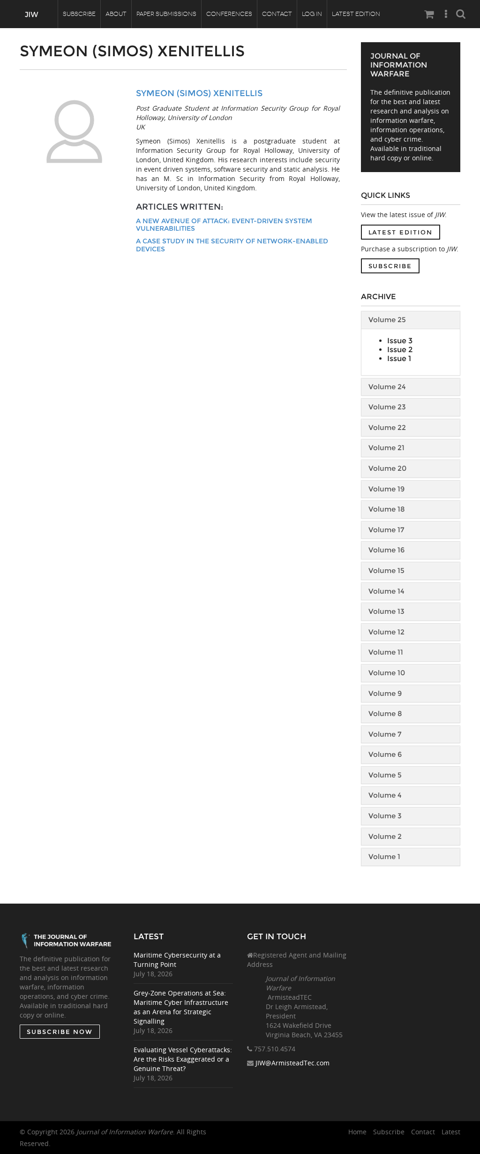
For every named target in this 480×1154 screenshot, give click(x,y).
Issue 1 (399, 358)
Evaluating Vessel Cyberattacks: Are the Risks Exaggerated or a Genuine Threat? (183, 1059)
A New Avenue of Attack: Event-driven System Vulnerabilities (224, 225)
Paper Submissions (166, 13)
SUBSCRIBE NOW (60, 1031)
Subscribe (79, 13)
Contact (277, 13)
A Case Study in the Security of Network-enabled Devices (232, 245)
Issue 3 (399, 340)
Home (357, 1131)
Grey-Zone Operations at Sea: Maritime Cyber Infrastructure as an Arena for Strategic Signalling (181, 1007)
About (116, 13)
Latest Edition (356, 13)
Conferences (229, 13)
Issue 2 (399, 349)
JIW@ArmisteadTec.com (292, 1062)
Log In (312, 13)
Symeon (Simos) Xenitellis (199, 93)
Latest (451, 1131)
